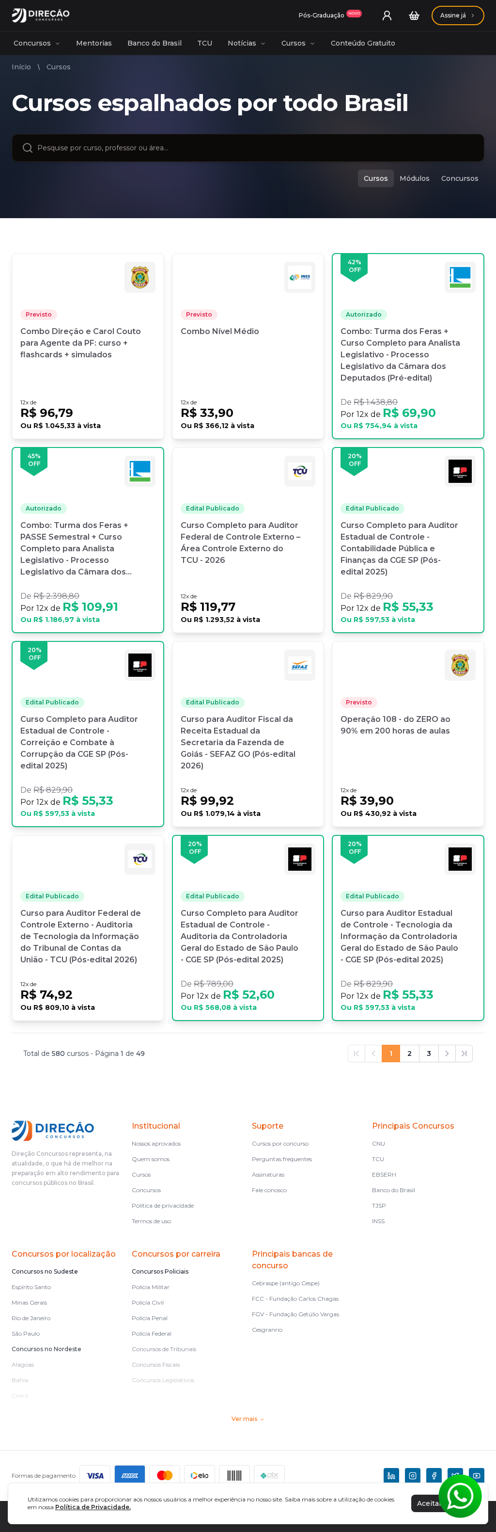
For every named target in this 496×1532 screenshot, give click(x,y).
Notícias (242, 43)
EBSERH (384, 1174)
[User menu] (387, 15)
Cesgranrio (267, 1329)
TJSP (379, 1205)
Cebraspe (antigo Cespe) (286, 1283)
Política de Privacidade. (93, 1507)
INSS (378, 1221)
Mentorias (94, 43)
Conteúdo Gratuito (363, 43)
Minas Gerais (29, 1302)
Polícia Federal (151, 1333)
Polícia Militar (151, 1287)
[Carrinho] (414, 15)
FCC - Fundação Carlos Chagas (295, 1298)
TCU (204, 43)
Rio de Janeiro (31, 1318)
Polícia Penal (150, 1318)
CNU (378, 1143)
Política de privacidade (163, 1205)
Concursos (32, 43)
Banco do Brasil (154, 43)
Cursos (293, 43)
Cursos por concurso (280, 1143)
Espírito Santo (31, 1287)
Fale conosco (269, 1190)
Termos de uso (151, 1221)
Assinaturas (268, 1174)
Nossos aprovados (156, 1143)
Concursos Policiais (160, 1271)
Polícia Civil (148, 1302)
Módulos (415, 178)
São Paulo (26, 1333)
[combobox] (255, 147)
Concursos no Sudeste (45, 1271)
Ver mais (244, 1418)
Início (21, 67)
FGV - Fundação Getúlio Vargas (295, 1314)
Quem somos (151, 1159)
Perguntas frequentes (282, 1159)
